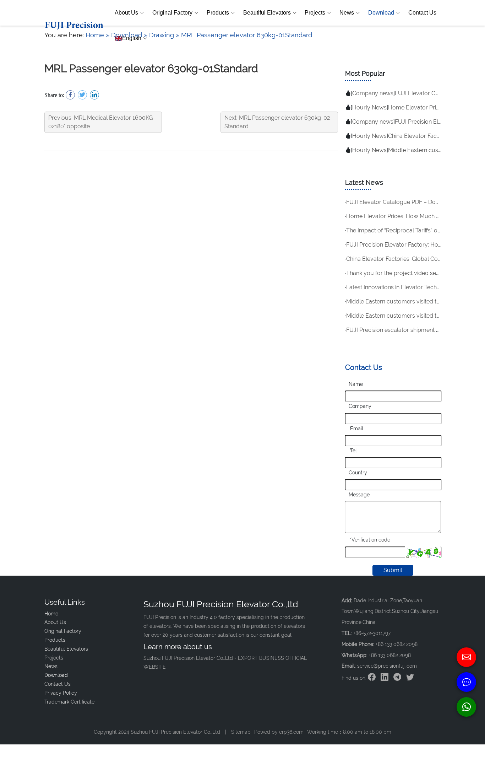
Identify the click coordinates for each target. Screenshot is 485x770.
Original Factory (172, 13)
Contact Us (422, 13)
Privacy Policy (60, 693)
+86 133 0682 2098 (390, 655)
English (131, 38)
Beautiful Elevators (267, 13)
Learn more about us (177, 646)
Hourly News (369, 107)
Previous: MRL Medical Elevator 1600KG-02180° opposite (101, 122)
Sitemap (241, 732)
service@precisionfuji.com (387, 666)
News (346, 13)
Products (218, 13)
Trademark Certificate (69, 702)
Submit (392, 570)
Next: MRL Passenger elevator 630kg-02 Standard (277, 122)
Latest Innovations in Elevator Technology (400, 287)
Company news (372, 93)
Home (51, 613)
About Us (126, 13)
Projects (315, 13)
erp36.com (291, 732)
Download (381, 13)
